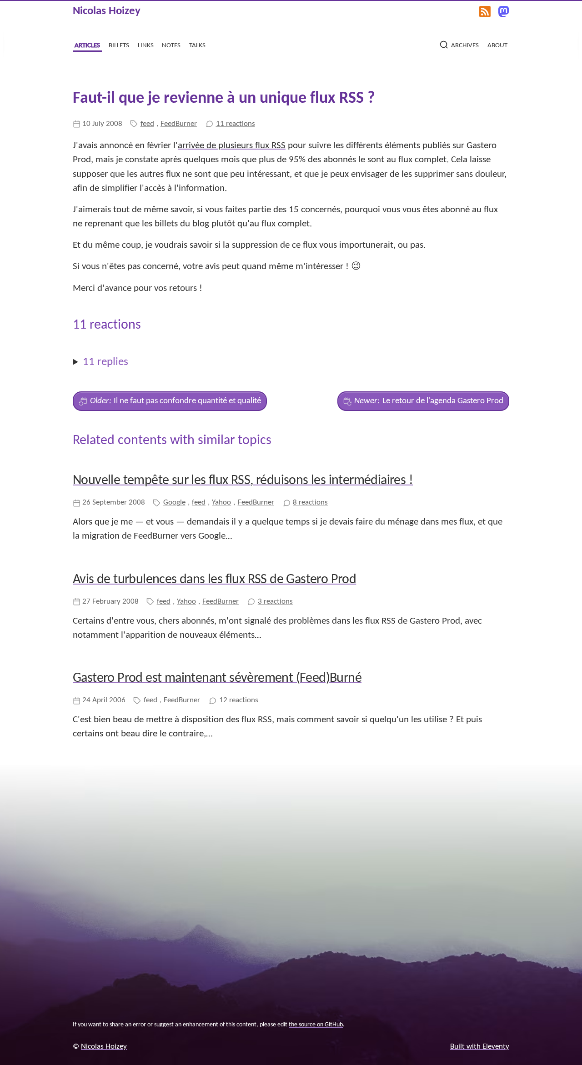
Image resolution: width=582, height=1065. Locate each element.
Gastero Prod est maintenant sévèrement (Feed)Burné (217, 678)
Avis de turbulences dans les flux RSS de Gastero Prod (214, 579)
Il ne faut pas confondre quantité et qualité (175, 401)
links (146, 45)
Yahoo (221, 502)
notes (171, 45)
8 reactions (310, 502)
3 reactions (275, 601)
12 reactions (238, 700)
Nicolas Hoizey (106, 11)
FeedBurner (179, 124)
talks (197, 45)
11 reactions (235, 124)
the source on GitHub (316, 1024)
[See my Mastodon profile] (503, 11)
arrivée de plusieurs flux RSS (232, 145)
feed (147, 124)
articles (87, 45)
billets (119, 45)
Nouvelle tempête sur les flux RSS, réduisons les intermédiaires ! (243, 480)
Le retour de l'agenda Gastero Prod (428, 401)
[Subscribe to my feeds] (485, 11)
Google (174, 502)
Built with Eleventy (479, 1046)
